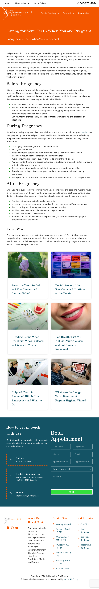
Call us (20, 458)
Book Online (40, 3)
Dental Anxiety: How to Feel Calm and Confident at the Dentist (70, 289)
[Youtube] (17, 527)
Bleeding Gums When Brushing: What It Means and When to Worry (28, 341)
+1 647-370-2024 (86, 3)
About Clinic (20, 3)
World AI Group (71, 579)
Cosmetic (67, 13)
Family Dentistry (48, 13)
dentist (84, 132)
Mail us (20, 492)
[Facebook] (8, 527)
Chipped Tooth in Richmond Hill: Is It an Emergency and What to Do (27, 398)
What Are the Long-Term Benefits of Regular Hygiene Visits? (70, 396)
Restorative (83, 13)
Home (6, 3)
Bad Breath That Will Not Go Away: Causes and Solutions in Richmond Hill (69, 343)
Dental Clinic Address (28, 473)
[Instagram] (12, 527)
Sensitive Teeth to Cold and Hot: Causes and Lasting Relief (26, 289)
